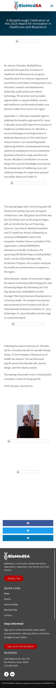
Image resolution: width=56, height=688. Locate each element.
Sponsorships (11, 604)
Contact (8, 615)
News (7, 593)
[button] (52, 5)
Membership (10, 609)
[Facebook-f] (6, 674)
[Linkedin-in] (12, 674)
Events (7, 599)
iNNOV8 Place (49, 683)
